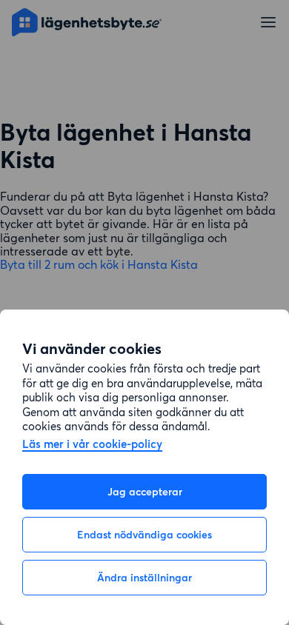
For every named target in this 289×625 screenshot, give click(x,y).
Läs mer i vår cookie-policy (92, 444)
